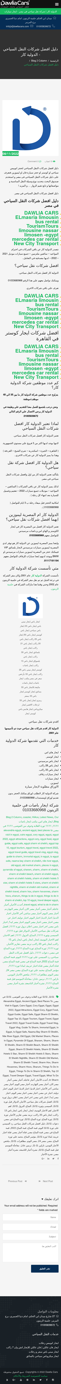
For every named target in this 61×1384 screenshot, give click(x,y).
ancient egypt (29, 830)
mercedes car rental (35, 238)
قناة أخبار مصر (51, 965)
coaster (27, 817)
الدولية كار (36, 575)
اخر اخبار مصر (40, 926)
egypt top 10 (14, 1018)
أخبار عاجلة (29, 1080)
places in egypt (50, 865)
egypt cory (33, 839)
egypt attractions (18, 839)
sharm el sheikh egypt (46, 873)
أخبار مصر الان (32, 908)
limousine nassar (39, 230)
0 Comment (33, 161)
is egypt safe (20, 1031)
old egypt (16, 865)
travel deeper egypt (48, 900)
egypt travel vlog (37, 852)
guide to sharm (14, 856)
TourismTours (43, 225)
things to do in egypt (32, 895)
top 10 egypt (29, 900)
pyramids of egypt (12, 869)
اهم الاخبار (9, 935)
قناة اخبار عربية (34, 965)
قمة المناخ (9, 957)
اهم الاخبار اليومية (49, 939)
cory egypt (38, 834)
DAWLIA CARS (41, 212)
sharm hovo (25, 1066)
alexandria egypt (12, 830)
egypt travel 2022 (49, 847)
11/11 (56, 825)
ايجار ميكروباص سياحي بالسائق (42, 1356)
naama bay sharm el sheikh (26, 860)
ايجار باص (28, 939)
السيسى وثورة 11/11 (48, 935)
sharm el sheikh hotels (19, 878)
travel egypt (30, 904)
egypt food (45, 839)
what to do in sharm (48, 904)
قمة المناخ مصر (11, 961)
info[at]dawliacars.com (17, 26)
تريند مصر (26, 943)
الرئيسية (54, 60)
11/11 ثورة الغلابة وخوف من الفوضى (32, 825)
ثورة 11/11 (53, 948)
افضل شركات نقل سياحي (39, 1101)
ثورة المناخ (40, 948)
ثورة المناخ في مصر (13, 1119)
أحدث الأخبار (16, 904)
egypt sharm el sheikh (35, 843)
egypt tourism (17, 847)
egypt (48, 834)
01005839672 (43, 26)
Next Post (47, 1181)
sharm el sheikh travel (26, 1062)
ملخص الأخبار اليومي (18, 974)
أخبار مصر (46, 908)
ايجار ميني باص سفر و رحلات (44, 1351)
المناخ (33, 935)
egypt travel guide (17, 852)
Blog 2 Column (39, 60)
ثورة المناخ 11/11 (25, 948)
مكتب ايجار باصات (28, 821)
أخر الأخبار (17, 913)
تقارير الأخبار (13, 943)
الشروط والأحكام (22, 1375)
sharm (36, 869)
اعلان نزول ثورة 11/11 (20, 926)
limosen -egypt (41, 234)
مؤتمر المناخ (52, 970)
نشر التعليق (45, 1268)
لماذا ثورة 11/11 (17, 965)
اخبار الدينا (47, 917)
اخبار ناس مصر (41, 1097)
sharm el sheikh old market (33, 887)
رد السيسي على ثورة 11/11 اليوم (33, 957)
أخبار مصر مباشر (32, 913)
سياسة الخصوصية (39, 1375)
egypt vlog (52, 852)
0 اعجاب (49, 161)
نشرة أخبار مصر (16, 983)
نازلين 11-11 (52, 978)
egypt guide (14, 1014)
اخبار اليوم (35, 917)
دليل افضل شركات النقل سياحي (29, 1123)
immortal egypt (31, 856)
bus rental (47, 221)
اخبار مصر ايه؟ (16, 922)
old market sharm (31, 865)
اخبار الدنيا (35, 1088)
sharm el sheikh (49, 869)
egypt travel (32, 847)
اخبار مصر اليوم (33, 922)
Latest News (46, 817)
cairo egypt (26, 834)
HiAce (35, 817)
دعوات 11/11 (42, 952)
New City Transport (36, 243)
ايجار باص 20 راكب (42, 943)
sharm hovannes (41, 891)
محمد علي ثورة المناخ (33, 970)
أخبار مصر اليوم (51, 913)
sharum (16, 895)
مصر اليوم (53, 974)
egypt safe (17, 843)
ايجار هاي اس (46, 821)
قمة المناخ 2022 (50, 961)
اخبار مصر (47, 922)
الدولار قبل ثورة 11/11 (18, 930)
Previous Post (16, 1181)
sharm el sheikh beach (21, 873)
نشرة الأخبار (52, 987)
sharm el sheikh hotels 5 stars (24, 882)
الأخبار (34, 930)
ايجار (36, 939)
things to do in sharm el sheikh (33, 1071)
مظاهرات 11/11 (39, 974)
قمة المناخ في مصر (31, 961)
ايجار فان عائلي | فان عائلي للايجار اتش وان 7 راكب (32, 1347)
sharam (27, 869)
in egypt (45, 856)
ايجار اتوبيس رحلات (49, 1342)
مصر (18, 970)
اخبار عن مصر (46, 1093)
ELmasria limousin (37, 216)
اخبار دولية (23, 917)
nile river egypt (50, 860)
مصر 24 (10, 970)
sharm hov (25, 891)
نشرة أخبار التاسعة (35, 983)
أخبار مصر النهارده (14, 908)
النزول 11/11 (21, 935)
